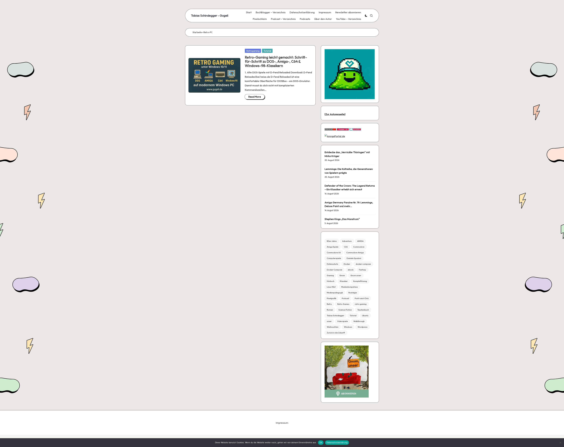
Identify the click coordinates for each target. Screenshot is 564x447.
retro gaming (360, 304)
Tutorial (267, 50)
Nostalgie (352, 292)
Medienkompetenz (349, 287)
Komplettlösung (360, 281)
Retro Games (343, 304)
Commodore (358, 247)
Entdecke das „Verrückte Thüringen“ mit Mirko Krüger (347, 154)
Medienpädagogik (335, 292)
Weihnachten (332, 327)
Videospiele (342, 321)
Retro (329, 304)
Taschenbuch (363, 310)
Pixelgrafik (331, 298)
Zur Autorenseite (335, 114)
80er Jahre (332, 241)
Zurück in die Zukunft (336, 332)
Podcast (345, 298)
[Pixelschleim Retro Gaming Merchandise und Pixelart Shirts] (350, 73)
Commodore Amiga (355, 252)
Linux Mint (331, 287)
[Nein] (560, 442)
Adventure (347, 241)
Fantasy (362, 269)
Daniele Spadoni (354, 258)
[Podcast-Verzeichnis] (343, 129)
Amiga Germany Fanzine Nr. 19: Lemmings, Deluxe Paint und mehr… (349, 204)
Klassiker (344, 281)
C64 (346, 247)
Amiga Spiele (332, 247)
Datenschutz (332, 264)
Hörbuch (330, 281)
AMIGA (360, 241)
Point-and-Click (362, 298)
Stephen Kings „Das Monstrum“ (342, 218)
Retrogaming (253, 50)
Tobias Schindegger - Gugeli (209, 15)
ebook (350, 269)
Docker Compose (334, 269)
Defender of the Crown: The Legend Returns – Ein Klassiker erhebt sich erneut (350, 187)
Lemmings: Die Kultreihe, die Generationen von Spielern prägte (349, 170)
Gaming (330, 275)
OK (320, 442)
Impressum (282, 422)
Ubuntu (365, 315)
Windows (348, 327)
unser (329, 321)
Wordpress (362, 327)
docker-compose (363, 264)
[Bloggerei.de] (355, 129)
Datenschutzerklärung (337, 442)
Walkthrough (359, 321)
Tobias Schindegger (335, 315)
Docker (347, 264)
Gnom (342, 275)
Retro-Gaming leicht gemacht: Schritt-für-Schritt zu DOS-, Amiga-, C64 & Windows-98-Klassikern (276, 61)
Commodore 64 (334, 252)
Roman (330, 310)
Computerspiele (334, 258)
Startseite (197, 32)
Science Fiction (345, 310)
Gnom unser (355, 275)
